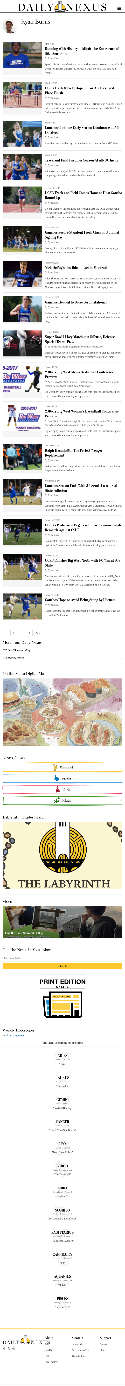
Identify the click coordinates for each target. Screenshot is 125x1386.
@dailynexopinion (15, 1035)
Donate (103, 1344)
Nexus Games (14, 757)
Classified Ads (79, 1356)
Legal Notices (51, 1361)
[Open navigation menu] (119, 8)
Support (105, 1337)
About (49, 1337)
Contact (77, 1337)
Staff (47, 1344)
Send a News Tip (80, 1350)
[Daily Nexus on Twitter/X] (8, 1348)
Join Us (48, 1350)
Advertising (78, 1344)
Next (38, 633)
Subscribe (63, 965)
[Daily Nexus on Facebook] (4, 1348)
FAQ (47, 1356)
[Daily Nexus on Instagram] (13, 1348)
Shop (102, 1350)
